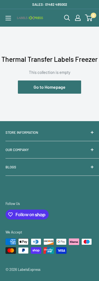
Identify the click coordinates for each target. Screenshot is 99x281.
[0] (89, 18)
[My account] (78, 18)
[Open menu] (8, 18)
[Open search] (67, 18)
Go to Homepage (49, 87)
